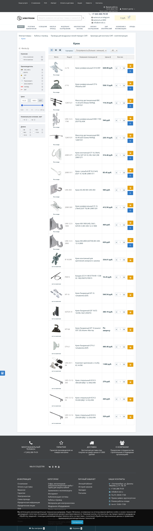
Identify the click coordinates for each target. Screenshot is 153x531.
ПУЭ (45, 3)
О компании (35, 3)
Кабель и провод (53, 27)
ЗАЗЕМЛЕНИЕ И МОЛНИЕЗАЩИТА (120, 27)
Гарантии (21, 493)
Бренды (132, 26)
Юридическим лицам (26, 505)
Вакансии (21, 490)
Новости (89, 3)
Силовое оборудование (93, 27)
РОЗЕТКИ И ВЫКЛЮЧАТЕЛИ (31, 27)
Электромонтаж (24, 496)
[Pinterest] (55, 466)
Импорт (53, 3)
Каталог (21, 26)
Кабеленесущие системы (79, 27)
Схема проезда (24, 499)
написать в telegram (101, 17)
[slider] (22, 105)
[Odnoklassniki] (52, 466)
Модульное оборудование (65, 27)
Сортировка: (69, 51)
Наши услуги (23, 3)
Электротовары (25, 36)
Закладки (82, 490)
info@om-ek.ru (99, 22)
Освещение (43, 26)
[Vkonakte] (49, 466)
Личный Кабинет (85, 484)
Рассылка (82, 493)
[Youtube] (58, 466)
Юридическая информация (29, 502)
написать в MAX (99, 20)
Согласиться (77, 522)
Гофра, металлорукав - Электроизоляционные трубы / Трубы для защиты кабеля (60, 486)
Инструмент (53, 494)
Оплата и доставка (67, 3)
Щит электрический (106, 27)
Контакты (99, 3)
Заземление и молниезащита (60, 490)
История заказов (85, 487)
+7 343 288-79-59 (117, 489)
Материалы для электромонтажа (61, 503)
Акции (80, 3)
